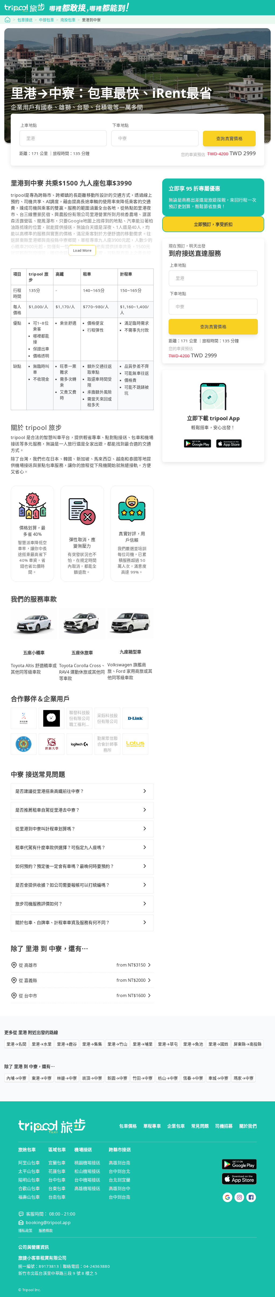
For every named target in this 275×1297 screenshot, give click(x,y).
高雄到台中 (119, 1188)
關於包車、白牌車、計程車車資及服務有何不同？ (62, 923)
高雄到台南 (119, 1163)
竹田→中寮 (143, 1078)
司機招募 (224, 1126)
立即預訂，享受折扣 (213, 224)
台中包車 (57, 1180)
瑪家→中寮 (244, 1078)
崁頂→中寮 (92, 1078)
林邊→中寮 (67, 1078)
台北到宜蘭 (119, 1180)
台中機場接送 (87, 1180)
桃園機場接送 (87, 1163)
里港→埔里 (143, 1044)
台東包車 (57, 1188)
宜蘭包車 (57, 1163)
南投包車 (67, 19)
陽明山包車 (29, 1180)
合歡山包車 (29, 1188)
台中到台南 (119, 1197)
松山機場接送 (87, 1171)
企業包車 (176, 1126)
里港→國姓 (218, 1044)
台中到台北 (119, 1171)
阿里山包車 (29, 1163)
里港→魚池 (193, 1044)
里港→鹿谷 (67, 1044)
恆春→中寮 (193, 1078)
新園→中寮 (117, 1078)
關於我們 (248, 1126)
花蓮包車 (57, 1171)
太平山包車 (29, 1171)
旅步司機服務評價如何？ (39, 904)
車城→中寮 (218, 1078)
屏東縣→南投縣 (248, 1044)
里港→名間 (16, 1044)
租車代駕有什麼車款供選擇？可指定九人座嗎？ (60, 847)
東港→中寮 (42, 1078)
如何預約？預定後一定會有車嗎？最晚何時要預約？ (64, 866)
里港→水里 (42, 1044)
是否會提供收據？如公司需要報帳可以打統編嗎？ (62, 885)
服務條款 (46, 1231)
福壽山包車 (29, 1197)
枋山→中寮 (168, 1078)
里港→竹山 (117, 1044)
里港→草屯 (168, 1044)
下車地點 (120, 125)
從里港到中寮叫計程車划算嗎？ (45, 829)
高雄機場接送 (87, 1188)
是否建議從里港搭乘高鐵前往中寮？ (49, 791)
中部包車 (46, 19)
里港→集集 (92, 1044)
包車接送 (24, 19)
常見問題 (200, 1126)
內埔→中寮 (16, 1078)
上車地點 (28, 125)
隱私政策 (25, 1231)
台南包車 (57, 1197)
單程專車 (152, 1126)
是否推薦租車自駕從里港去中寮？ (47, 810)
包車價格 (128, 1126)
